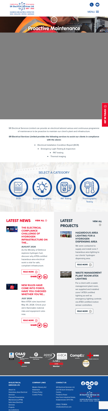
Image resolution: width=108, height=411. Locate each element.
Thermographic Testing (90, 200)
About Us (12, 389)
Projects (11, 407)
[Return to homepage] (22, 8)
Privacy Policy (37, 392)
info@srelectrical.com (63, 407)
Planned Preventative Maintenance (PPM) (16, 398)
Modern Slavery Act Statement (39, 388)
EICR (18, 198)
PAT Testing (66, 198)
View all (39, 220)
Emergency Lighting (42, 198)
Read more (31, 272)
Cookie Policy (37, 394)
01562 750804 (61, 404)
